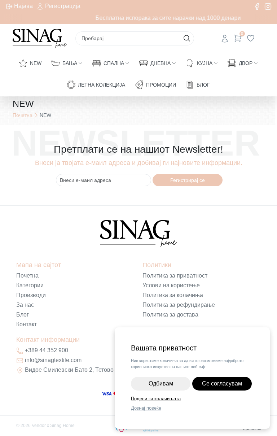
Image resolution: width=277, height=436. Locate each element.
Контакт (26, 324)
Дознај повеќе (146, 408)
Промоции (161, 85)
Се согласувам (222, 383)
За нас (25, 305)
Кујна (204, 63)
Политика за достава (170, 314)
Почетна (22, 115)
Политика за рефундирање (178, 305)
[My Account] (224, 38)
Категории (30, 285)
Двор (245, 63)
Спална (114, 63)
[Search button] (186, 38)
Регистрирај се (187, 180)
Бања (69, 63)
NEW (35, 63)
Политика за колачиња (172, 295)
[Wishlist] (250, 38)
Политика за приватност (174, 275)
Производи (31, 295)
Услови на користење (171, 285)
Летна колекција (101, 85)
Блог (203, 85)
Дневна (160, 63)
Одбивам (161, 383)
